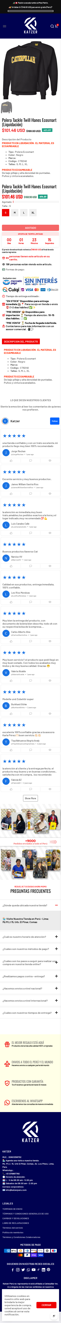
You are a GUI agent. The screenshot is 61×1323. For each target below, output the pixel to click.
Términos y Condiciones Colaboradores (21, 1237)
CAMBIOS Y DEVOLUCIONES (15, 1218)
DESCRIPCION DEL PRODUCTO (21, 341)
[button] (30, 446)
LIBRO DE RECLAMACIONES (15, 1223)
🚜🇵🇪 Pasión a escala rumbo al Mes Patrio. (30, 3)
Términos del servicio (12, 1227)
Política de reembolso (12, 1232)
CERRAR (46, 1304)
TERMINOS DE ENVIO (12, 1208)
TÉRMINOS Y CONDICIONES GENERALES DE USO (25, 1213)
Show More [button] (30, 798)
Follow (55, 421)
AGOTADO (30, 227)
